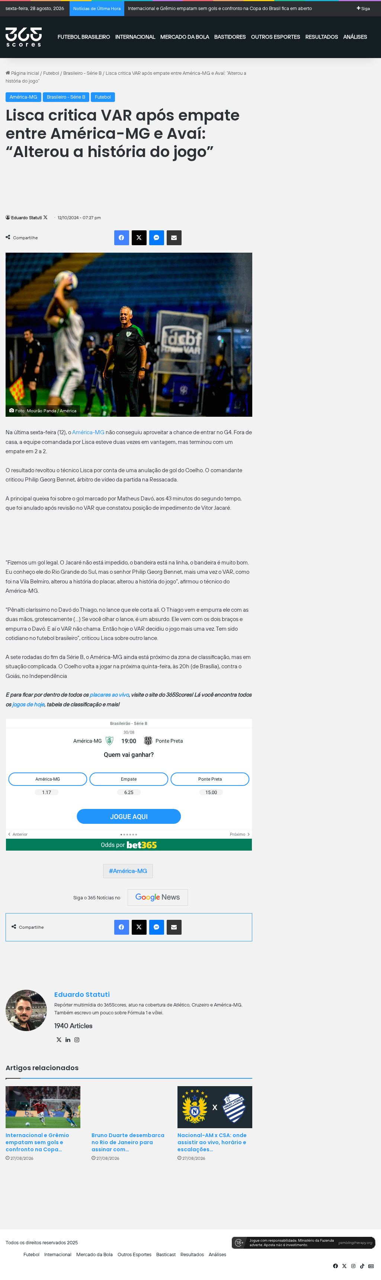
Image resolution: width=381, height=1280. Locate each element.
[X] (58, 1040)
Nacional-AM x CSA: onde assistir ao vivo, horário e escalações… (212, 1142)
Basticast (166, 1254)
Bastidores (230, 37)
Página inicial (24, 73)
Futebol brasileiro (84, 37)
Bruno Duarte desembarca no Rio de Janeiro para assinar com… (128, 1142)
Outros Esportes (275, 37)
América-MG (23, 97)
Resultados (321, 37)
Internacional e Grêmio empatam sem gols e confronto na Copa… (37, 1142)
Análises (355, 37)
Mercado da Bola (184, 37)
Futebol (51, 73)
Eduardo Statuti (26, 217)
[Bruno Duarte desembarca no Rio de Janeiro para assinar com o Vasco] (129, 1107)
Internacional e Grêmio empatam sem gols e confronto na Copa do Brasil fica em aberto (220, 8)
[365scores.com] (24, 37)
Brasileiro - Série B (82, 73)
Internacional (135, 37)
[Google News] (158, 897)
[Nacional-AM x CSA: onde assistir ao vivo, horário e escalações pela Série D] (214, 1107)
